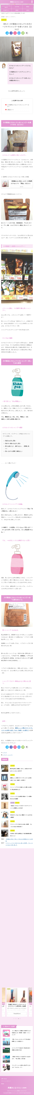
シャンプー (10, 755)
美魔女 (17, 10)
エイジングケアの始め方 (6, 6)
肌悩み (27, 6)
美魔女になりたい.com (16, 2)
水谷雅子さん (6, 10)
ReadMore (17, 1013)
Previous (3, 1003)
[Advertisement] (17, 918)
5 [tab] (20, 1018)
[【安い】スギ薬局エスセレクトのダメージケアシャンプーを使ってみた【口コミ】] (19, 33)
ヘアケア (5, 752)
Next (30, 1003)
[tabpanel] (17, 1002)
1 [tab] (14, 1018)
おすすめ (17, 6)
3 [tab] (17, 1018)
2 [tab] (15, 1018)
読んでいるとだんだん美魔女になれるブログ (17, 1090)
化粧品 (27, 10)
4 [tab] (18, 1018)
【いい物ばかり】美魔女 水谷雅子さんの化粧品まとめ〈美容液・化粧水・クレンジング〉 (21, 1032)
